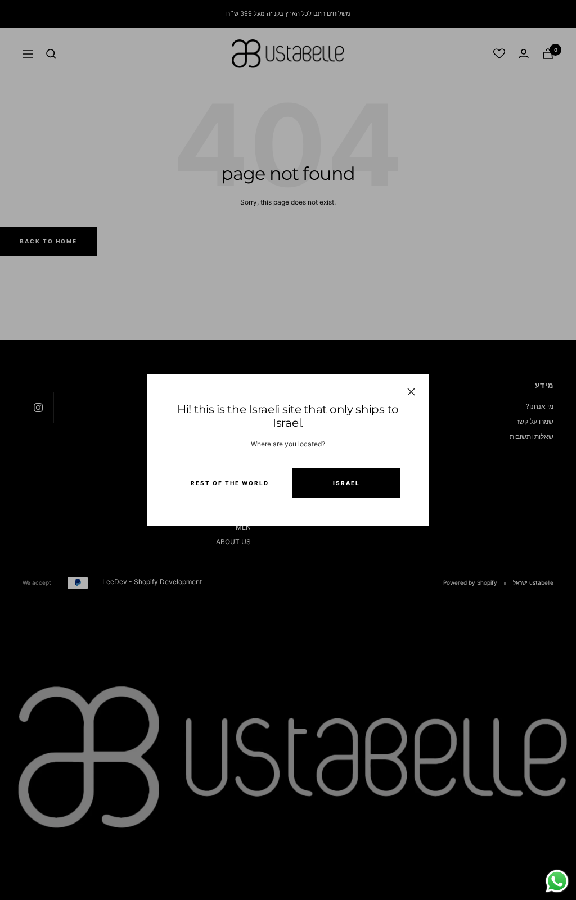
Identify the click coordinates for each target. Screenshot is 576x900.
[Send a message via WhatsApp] (557, 881)
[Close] (411, 392)
